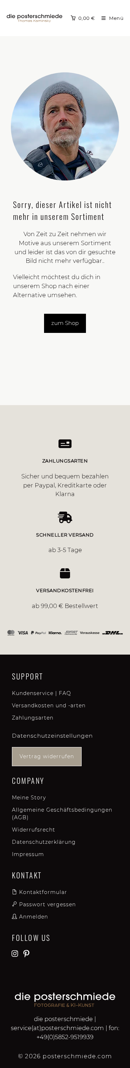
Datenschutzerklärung (44, 842)
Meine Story (29, 797)
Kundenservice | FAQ (41, 693)
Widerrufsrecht (33, 829)
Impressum (28, 854)
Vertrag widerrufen (47, 756)
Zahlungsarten (32, 718)
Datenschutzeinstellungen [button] (52, 735)
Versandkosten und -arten (49, 705)
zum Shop (65, 323)
